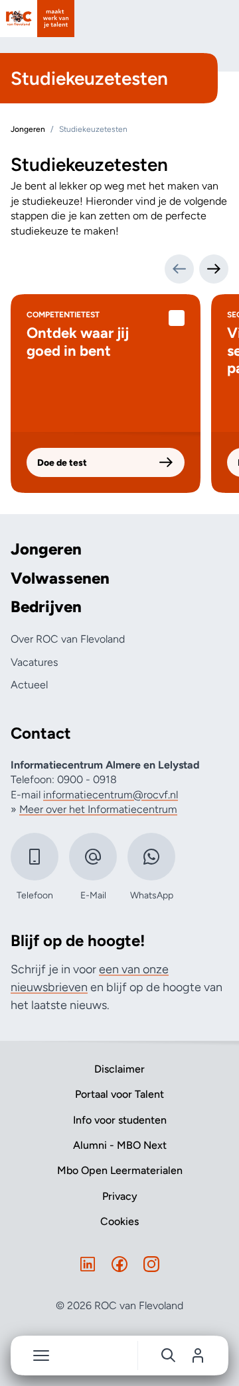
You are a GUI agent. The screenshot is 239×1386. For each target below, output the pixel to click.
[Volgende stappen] (213, 269)
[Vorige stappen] (179, 269)
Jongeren (46, 549)
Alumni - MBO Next (120, 1145)
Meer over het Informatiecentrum (98, 809)
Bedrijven (46, 606)
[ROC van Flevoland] (37, 18)
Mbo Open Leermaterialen (120, 1170)
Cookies (119, 1221)
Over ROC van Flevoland (68, 639)
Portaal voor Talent (119, 1094)
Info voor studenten (120, 1120)
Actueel (29, 684)
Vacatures (34, 662)
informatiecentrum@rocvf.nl (110, 794)
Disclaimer (119, 1069)
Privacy (119, 1196)
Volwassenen (60, 578)
